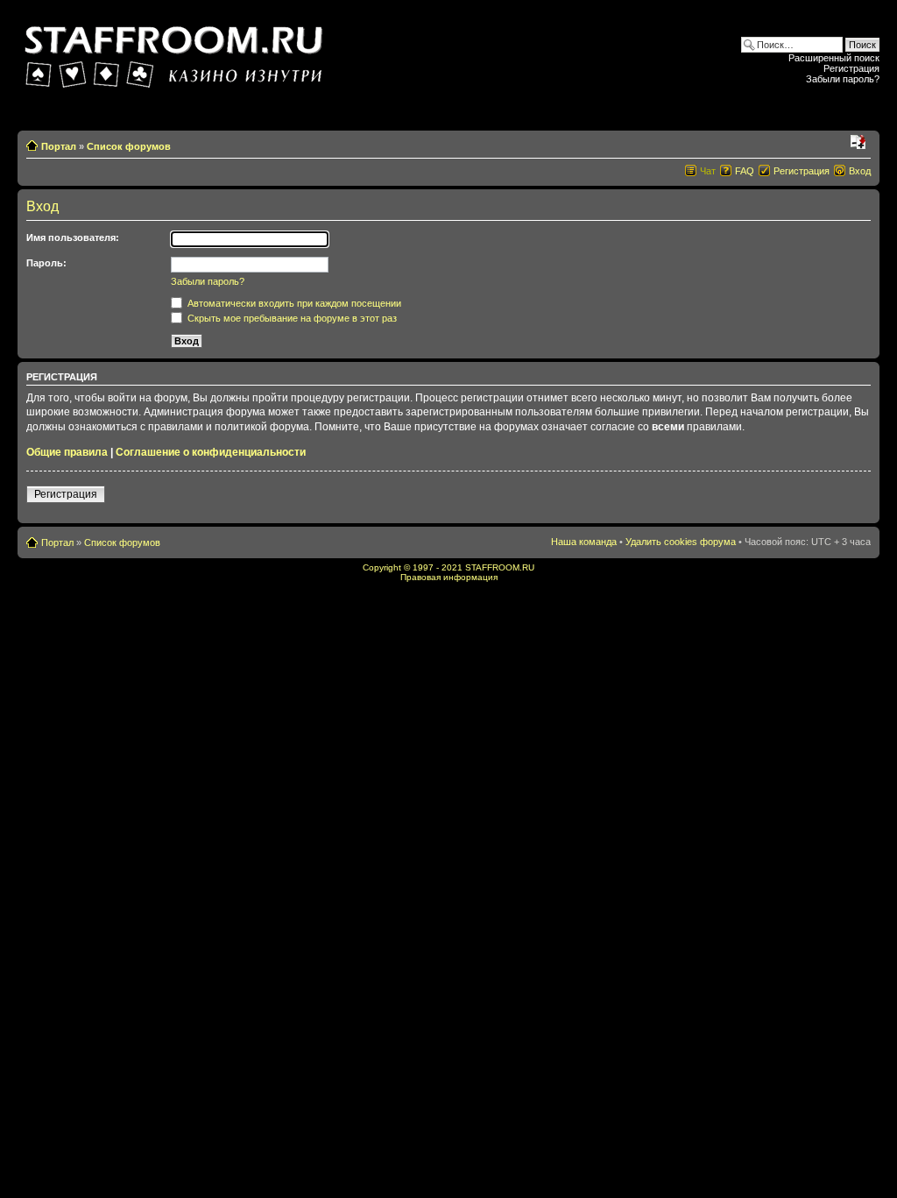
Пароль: (46, 263)
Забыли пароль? (842, 79)
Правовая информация (449, 577)
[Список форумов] (176, 51)
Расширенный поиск (833, 58)
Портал (58, 146)
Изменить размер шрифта (858, 143)
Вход (860, 171)
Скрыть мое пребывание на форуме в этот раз (291, 318)
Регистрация (851, 68)
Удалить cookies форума (680, 541)
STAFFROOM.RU (499, 567)
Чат (708, 171)
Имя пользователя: (72, 237)
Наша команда (584, 541)
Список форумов (129, 146)
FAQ (744, 171)
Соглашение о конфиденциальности (211, 452)
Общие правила (67, 452)
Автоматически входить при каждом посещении (293, 303)
